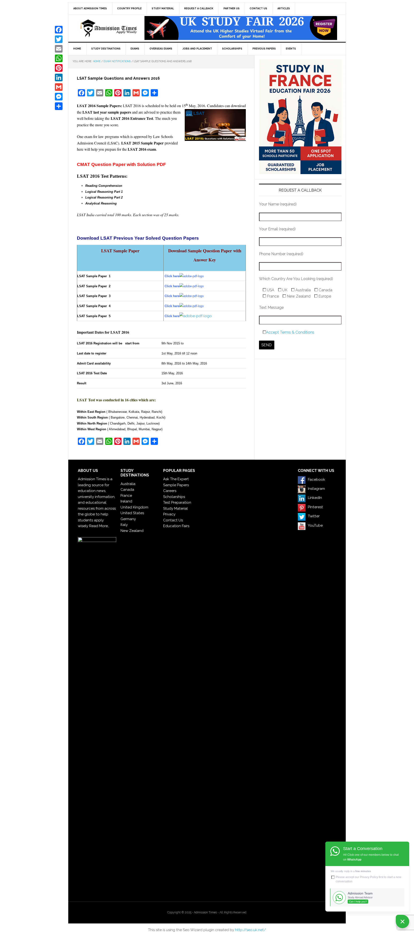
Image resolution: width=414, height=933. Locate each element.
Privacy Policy (369, 877)
